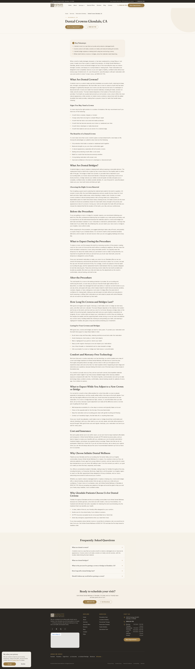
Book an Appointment (73, 27)
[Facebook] (52, 629)
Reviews (99, 5)
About (75, 5)
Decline (23, 664)
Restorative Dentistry (81, 13)
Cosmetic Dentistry (104, 619)
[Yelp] (65, 629)
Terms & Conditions (127, 663)
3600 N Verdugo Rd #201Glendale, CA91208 (132, 618)
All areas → (99, 656)
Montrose (92, 656)
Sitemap (142, 663)
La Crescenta (73, 656)
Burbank (53, 656)
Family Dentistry (103, 627)
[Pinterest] (56, 629)
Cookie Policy (118, 663)
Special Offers (91, 5)
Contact (110, 5)
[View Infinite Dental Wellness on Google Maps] (65, 640)
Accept (10, 664)
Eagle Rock (66, 656)
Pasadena (58, 656)
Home (69, 5)
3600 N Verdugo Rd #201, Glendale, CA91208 (63, 1)
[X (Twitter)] (60, 629)
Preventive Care (103, 617)
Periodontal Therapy (104, 622)
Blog (104, 5)
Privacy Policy (111, 663)
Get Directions (106, 602)
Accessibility (136, 663)
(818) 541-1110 (140, 1)
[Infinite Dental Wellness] (57, 5)
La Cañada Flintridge (83, 656)
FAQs (84, 634)
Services (81, 5)
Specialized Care (103, 629)
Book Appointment (135, 5)
